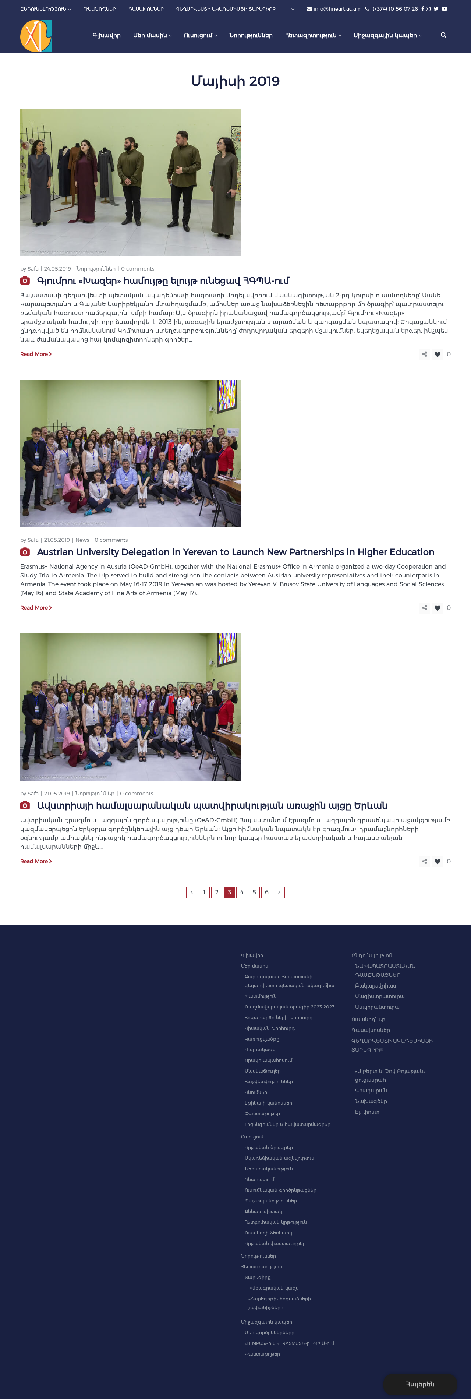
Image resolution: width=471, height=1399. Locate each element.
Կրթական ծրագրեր (269, 1147)
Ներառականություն (269, 1169)
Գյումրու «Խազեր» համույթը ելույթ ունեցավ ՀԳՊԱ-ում (163, 280)
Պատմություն (261, 996)
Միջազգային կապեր (266, 1322)
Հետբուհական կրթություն (276, 1222)
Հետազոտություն (261, 1266)
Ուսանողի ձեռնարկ (268, 1233)
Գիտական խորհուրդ (270, 1028)
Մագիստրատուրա (380, 996)
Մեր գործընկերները (269, 1332)
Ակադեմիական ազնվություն (279, 1158)
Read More (34, 354)
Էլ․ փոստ (367, 1112)
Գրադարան (371, 1091)
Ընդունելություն (372, 955)
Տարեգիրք (258, 1277)
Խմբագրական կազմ (273, 1288)
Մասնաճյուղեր (263, 1071)
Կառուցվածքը (262, 1039)
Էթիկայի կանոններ (268, 1103)
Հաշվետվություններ (269, 1081)
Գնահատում (259, 1179)
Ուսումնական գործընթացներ (280, 1190)
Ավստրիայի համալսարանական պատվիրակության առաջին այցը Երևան (212, 805)
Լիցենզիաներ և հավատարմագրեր (287, 1124)
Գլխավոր (252, 955)
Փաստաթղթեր (262, 1113)
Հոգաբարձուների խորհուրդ (279, 1017)
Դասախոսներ (370, 1030)
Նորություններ (96, 268)
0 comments (137, 268)
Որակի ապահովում (268, 1060)
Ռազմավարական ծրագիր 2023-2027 (289, 1007)
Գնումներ (256, 1092)
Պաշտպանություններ (271, 1201)
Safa (33, 268)
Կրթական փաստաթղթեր (275, 1243)
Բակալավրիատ (376, 986)
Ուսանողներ (368, 1019)
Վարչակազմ (260, 1049)
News (82, 540)
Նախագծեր (371, 1101)
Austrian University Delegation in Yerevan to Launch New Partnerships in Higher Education (236, 552)
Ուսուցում (252, 1137)
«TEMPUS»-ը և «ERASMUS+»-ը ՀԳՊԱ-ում (289, 1343)
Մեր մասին (254, 966)
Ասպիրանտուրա (377, 1007)
